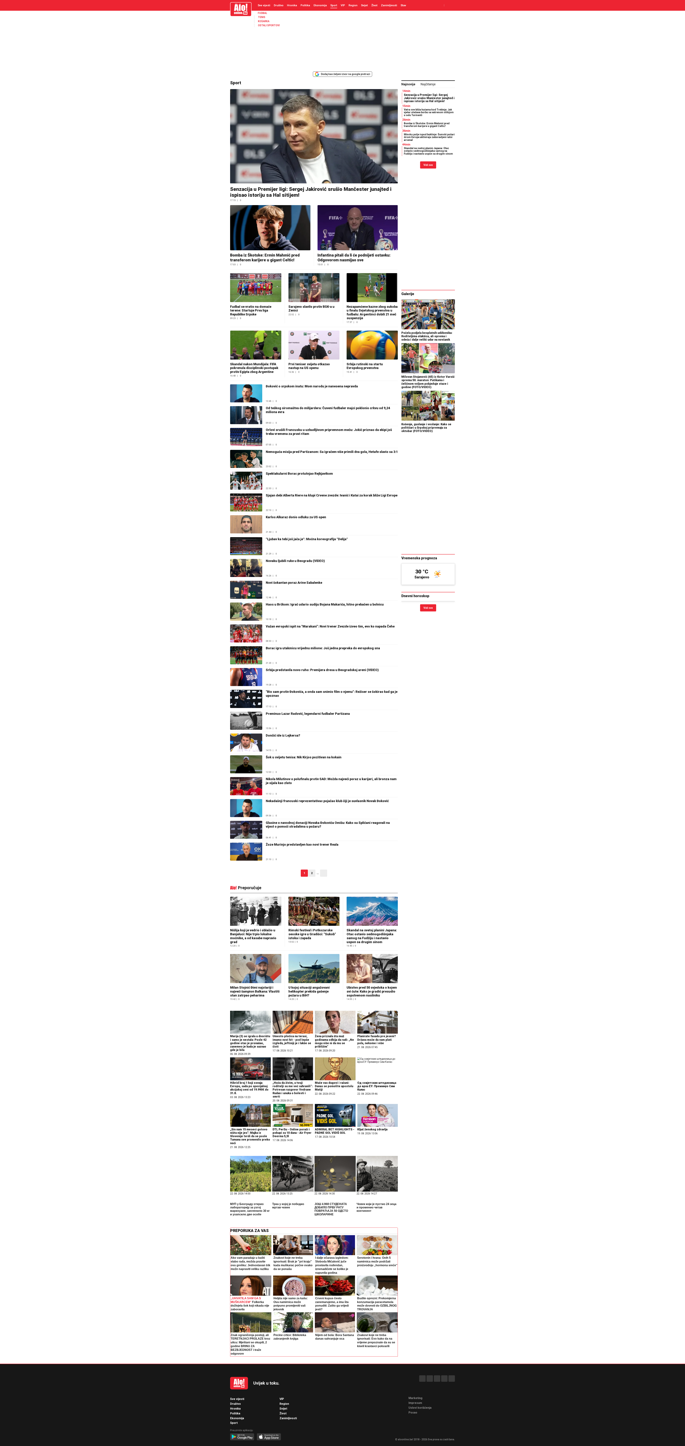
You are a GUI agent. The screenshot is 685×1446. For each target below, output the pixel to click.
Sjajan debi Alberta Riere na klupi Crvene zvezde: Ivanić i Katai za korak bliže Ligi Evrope (331, 495)
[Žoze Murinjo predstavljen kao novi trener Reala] (246, 852)
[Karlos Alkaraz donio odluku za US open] (246, 524)
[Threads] (430, 1378)
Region (353, 5)
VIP (343, 5)
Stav (403, 5)
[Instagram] (444, 1378)
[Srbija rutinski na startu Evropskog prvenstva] (372, 345)
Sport (333, 5)
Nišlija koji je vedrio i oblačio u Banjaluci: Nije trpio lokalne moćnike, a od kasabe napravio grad (253, 936)
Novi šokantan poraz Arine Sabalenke (294, 582)
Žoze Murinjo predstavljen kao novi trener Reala (302, 844)
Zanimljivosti (389, 5)
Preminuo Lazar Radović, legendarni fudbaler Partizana (308, 714)
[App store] (269, 1437)
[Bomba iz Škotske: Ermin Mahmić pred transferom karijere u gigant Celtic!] (270, 227)
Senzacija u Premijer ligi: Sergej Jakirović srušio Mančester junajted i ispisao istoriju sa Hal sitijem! (429, 98)
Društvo (278, 5)
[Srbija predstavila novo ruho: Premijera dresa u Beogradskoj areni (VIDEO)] (246, 677)
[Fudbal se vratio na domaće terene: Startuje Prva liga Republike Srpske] (255, 287)
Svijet (364, 5)
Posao (413, 1412)
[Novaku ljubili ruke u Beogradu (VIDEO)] (246, 568)
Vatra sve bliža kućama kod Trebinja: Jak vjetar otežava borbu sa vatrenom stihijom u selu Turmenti (429, 112)
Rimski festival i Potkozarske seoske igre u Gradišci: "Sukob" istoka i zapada (312, 934)
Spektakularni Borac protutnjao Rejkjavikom (299, 473)
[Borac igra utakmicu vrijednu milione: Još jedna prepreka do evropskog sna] (246, 655)
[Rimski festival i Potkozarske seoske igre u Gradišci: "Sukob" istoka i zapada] (314, 912)
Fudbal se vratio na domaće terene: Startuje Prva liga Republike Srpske (250, 310)
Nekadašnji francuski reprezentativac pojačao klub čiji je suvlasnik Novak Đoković (327, 801)
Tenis (261, 17)
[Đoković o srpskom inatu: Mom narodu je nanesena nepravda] (246, 393)
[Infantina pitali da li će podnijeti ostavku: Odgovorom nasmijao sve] (358, 227)
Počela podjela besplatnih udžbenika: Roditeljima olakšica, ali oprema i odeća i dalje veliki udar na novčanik (426, 336)
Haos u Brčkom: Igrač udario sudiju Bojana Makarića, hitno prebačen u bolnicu (325, 604)
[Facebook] (422, 1378)
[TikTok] (437, 1378)
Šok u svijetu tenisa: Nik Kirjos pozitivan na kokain (303, 757)
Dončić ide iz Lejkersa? (283, 735)
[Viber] (451, 1378)
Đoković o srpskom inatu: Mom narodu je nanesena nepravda (312, 386)
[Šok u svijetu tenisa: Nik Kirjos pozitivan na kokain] (246, 764)
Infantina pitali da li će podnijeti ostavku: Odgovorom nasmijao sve (354, 257)
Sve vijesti (264, 5)
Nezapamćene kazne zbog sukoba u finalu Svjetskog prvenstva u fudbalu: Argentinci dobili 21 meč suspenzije (372, 312)
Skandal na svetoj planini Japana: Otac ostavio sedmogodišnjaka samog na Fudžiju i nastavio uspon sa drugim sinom (372, 936)
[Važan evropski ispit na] (246, 633)
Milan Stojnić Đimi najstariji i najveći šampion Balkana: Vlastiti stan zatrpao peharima (255, 991)
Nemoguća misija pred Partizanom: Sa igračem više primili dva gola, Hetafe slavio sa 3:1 (332, 452)
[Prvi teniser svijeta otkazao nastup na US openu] (314, 345)
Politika (305, 5)
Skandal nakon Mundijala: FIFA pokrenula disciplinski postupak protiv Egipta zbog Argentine (254, 368)
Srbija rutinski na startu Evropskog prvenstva (365, 366)
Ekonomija (320, 5)
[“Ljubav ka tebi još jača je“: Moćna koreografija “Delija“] (246, 546)
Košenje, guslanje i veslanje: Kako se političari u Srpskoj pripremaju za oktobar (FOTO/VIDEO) (426, 428)
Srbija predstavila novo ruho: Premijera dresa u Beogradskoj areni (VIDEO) (322, 670)
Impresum (415, 1403)
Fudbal (262, 13)
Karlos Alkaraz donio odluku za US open (296, 517)
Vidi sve (428, 165)
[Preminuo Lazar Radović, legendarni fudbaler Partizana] (246, 721)
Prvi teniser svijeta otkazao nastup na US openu (309, 366)
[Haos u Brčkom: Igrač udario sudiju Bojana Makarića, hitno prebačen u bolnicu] (246, 611)
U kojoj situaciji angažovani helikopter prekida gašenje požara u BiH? (309, 991)
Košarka (263, 21)
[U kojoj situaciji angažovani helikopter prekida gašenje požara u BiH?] (314, 969)
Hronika (292, 5)
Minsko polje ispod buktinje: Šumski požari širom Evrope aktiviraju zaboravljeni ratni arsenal (429, 137)
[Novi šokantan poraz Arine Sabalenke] (246, 590)
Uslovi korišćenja (420, 1407)
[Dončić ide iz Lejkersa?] (246, 743)
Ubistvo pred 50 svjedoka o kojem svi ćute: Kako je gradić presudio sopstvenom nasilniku (372, 991)
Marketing (415, 1398)
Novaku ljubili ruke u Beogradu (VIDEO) (295, 561)
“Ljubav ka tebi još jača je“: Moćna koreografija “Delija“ (307, 539)
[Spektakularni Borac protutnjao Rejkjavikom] (246, 481)
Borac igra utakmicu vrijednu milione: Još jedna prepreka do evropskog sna (323, 648)
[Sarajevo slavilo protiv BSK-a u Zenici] (314, 287)
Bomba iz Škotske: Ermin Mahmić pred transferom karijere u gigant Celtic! (265, 257)
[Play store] (242, 1437)
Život (374, 5)
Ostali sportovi (269, 25)
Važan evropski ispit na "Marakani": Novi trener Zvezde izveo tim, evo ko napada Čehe (330, 626)
